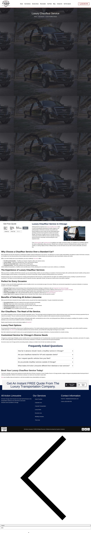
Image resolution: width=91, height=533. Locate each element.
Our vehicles (12, 329)
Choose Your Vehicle (5, 228)
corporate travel (47, 242)
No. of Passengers (19, 228)
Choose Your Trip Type (12, 228)
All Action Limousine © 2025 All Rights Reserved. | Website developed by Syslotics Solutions (44, 429)
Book (2, 377)
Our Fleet (49, 3)
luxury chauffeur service (52, 226)
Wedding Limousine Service (55, 291)
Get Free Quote (67, 3)
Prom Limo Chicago (50, 292)
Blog (54, 3)
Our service (35, 258)
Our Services (27, 3)
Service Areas (35, 3)
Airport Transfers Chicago (66, 289)
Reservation (43, 3)
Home (21, 3)
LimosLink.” (29, 322)
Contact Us (59, 3)
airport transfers (38, 242)
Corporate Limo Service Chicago (61, 288)
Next (25, 228)
